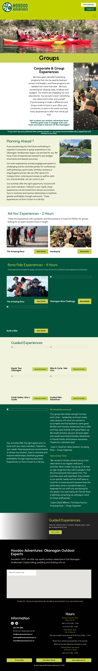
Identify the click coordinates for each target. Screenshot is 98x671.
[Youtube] (16, 623)
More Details (41, 251)
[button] (94, 15)
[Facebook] (12, 623)
